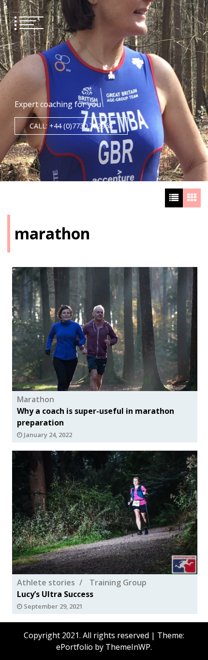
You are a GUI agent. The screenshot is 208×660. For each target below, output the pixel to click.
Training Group (118, 582)
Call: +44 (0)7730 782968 (71, 125)
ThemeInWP (127, 647)
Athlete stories (46, 582)
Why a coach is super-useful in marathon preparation (95, 417)
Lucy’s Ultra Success (55, 594)
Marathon (35, 399)
